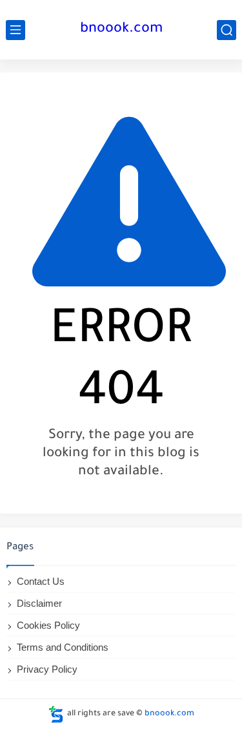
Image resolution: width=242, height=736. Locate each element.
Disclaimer (39, 603)
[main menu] (15, 30)
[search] (226, 30)
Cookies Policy (48, 625)
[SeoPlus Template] (56, 714)
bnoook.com (121, 29)
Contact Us (41, 581)
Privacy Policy (47, 669)
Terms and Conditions (62, 647)
